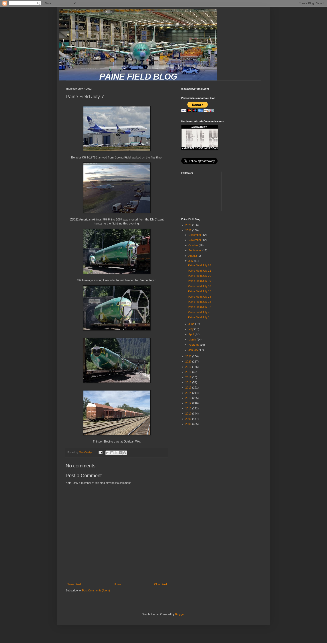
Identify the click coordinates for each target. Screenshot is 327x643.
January (193, 350)
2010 (188, 413)
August (193, 255)
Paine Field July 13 (199, 301)
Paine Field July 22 (199, 270)
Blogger (179, 614)
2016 (188, 382)
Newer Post (74, 584)
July (191, 260)
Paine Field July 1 (199, 317)
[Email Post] (100, 452)
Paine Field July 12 (199, 306)
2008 (188, 424)
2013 (188, 398)
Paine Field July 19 (199, 280)
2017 (188, 377)
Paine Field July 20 (199, 275)
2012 (188, 403)
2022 (188, 230)
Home (117, 584)
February (194, 344)
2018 (188, 372)
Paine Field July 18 (199, 286)
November (195, 240)
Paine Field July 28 (199, 265)
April (191, 334)
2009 (188, 419)
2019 (188, 367)
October (193, 245)
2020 (188, 361)
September (195, 250)
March (192, 339)
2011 (188, 408)
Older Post (160, 584)
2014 (188, 393)
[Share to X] (116, 453)
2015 (188, 387)
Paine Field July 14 (199, 296)
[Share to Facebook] (120, 453)
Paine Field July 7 (199, 312)
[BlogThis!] (112, 453)
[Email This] (107, 453)
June (191, 324)
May (191, 329)
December (195, 234)
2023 (188, 225)
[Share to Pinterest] (124, 453)
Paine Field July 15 (199, 291)
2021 (188, 356)
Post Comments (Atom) (96, 590)
